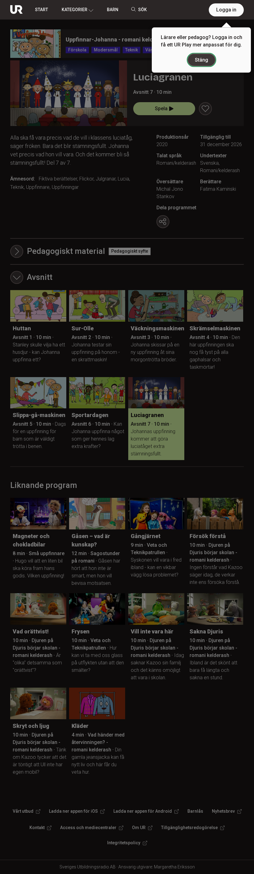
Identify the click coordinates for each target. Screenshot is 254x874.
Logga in (226, 10)
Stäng (201, 60)
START (41, 9)
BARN (112, 9)
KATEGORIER (74, 9)
